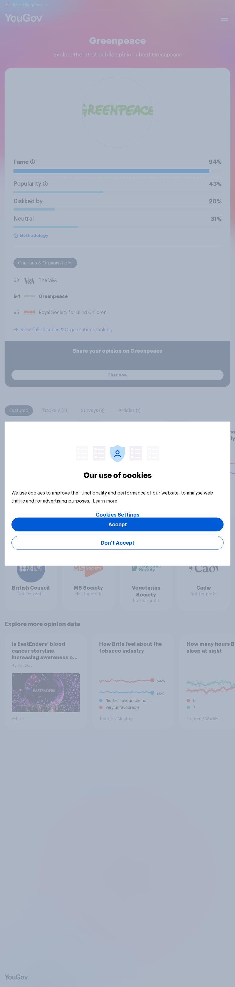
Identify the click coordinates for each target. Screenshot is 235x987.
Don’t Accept (117, 542)
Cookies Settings (118, 514)
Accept (117, 524)
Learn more (105, 501)
